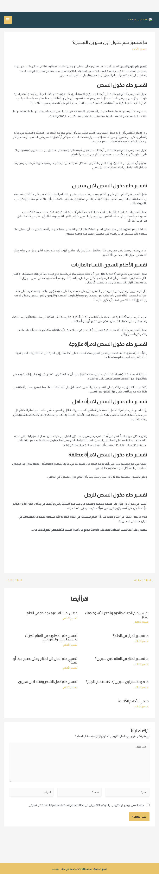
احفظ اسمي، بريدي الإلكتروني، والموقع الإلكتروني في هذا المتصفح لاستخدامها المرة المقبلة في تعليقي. (86, 805)
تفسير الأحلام (139, 49)
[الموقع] (32, 793)
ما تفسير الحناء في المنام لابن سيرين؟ (122, 659)
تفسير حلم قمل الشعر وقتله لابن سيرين (47, 682)
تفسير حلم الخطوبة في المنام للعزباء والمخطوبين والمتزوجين (51, 637)
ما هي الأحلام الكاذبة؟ (133, 701)
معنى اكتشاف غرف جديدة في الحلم (52, 613)
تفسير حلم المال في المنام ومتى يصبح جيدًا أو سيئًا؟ (45, 660)
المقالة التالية (13, 580)
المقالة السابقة (144, 580)
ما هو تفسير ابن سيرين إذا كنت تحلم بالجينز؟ (117, 682)
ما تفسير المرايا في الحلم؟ (131, 636)
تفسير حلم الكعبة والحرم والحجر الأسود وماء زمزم (117, 614)
